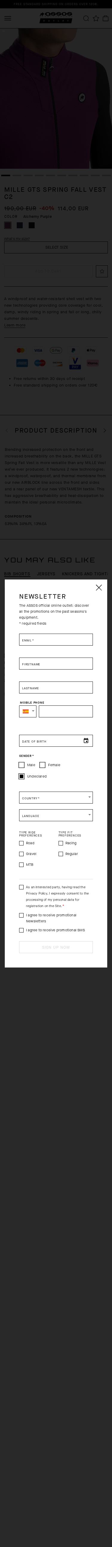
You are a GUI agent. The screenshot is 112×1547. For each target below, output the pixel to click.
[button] (27, 711)
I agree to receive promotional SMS (55, 930)
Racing (71, 843)
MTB (30, 864)
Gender (26, 756)
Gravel (31, 853)
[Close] (98, 587)
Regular (71, 853)
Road (30, 843)
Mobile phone (32, 702)
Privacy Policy (36, 893)
